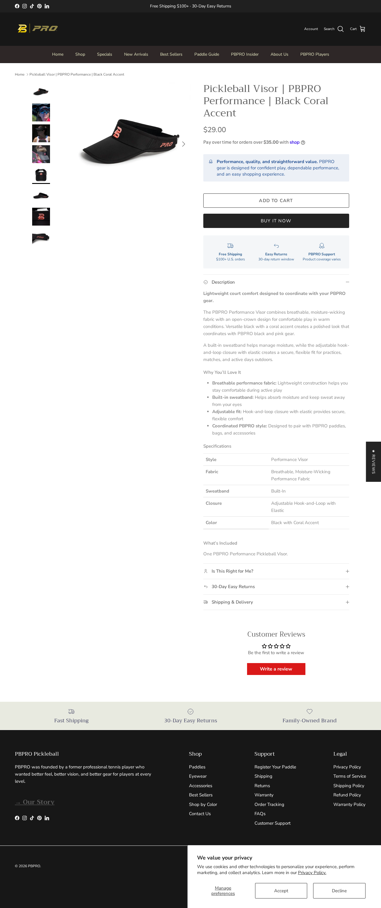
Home (57, 54)
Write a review (276, 669)
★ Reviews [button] (373, 461)
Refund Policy (347, 795)
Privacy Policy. (312, 873)
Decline (339, 891)
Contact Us (200, 814)
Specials (104, 54)
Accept (281, 891)
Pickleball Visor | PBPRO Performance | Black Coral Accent (76, 74)
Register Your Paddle (275, 767)
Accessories (200, 786)
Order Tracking (269, 804)
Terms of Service (349, 776)
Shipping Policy (348, 786)
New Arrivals (136, 54)
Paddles (197, 767)
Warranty (264, 795)
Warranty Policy (349, 804)
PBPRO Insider (245, 54)
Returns (262, 786)
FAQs (260, 814)
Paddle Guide (206, 54)
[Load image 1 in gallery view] (132, 141)
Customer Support (272, 823)
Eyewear (198, 776)
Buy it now (276, 221)
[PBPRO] (37, 29)
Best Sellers (171, 54)
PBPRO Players (314, 54)
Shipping (263, 776)
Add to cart (276, 201)
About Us (279, 54)
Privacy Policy (347, 767)
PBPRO (34, 866)
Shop (80, 54)
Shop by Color (203, 804)
